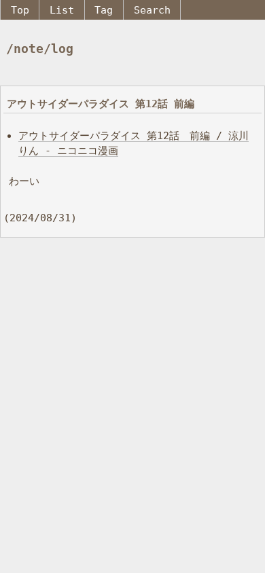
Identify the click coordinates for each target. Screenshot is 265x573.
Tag (103, 10)
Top (20, 10)
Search (152, 10)
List (62, 10)
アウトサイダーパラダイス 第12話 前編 (100, 103)
